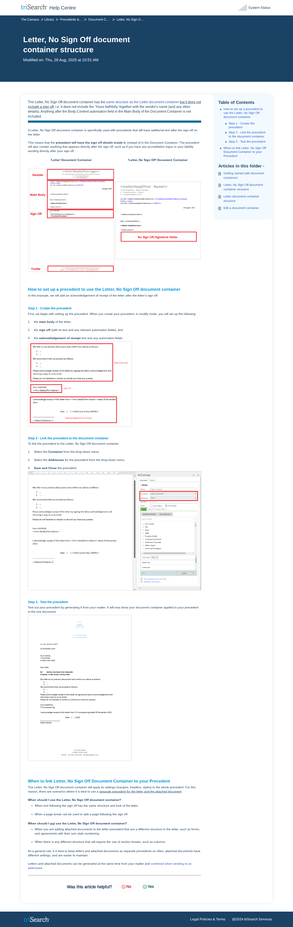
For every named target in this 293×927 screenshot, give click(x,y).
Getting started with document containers (244, 175)
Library (49, 19)
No (128, 886)
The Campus (30, 19)
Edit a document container (241, 208)
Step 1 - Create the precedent (242, 125)
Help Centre (62, 7)
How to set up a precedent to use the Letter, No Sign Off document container (243, 113)
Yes (151, 886)
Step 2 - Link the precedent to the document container (247, 134)
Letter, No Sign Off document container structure (243, 187)
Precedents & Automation (74, 19)
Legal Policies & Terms (207, 919)
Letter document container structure (241, 199)
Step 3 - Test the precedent (247, 141)
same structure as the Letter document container (142, 102)
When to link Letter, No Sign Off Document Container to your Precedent (245, 152)
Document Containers (102, 19)
